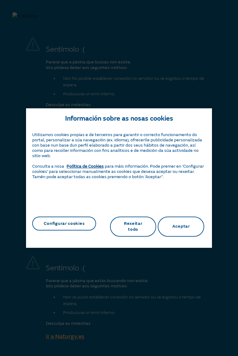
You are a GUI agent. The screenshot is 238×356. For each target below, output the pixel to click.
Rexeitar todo (133, 226)
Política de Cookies (85, 166)
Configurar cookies (64, 223)
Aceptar (181, 226)
